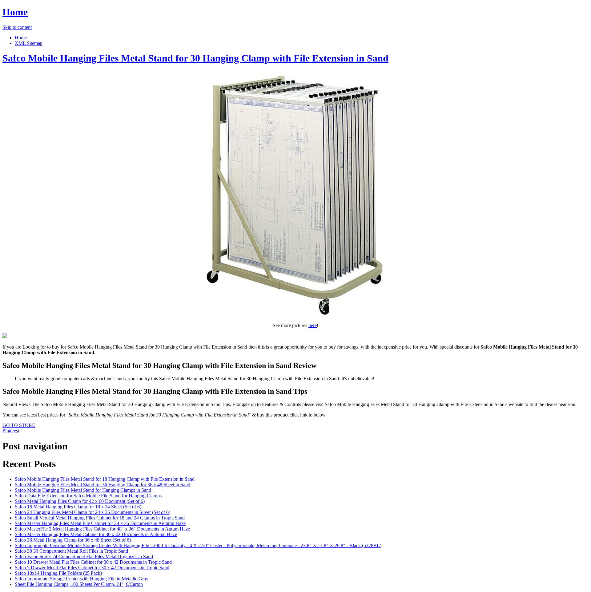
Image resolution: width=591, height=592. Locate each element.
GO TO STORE (18, 425)
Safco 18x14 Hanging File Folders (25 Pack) (58, 573)
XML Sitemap (28, 43)
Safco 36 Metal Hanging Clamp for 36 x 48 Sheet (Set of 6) (73, 540)
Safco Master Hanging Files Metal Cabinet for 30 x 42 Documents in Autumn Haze (96, 534)
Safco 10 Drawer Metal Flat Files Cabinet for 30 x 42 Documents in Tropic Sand (93, 562)
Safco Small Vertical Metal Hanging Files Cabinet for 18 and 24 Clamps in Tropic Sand (100, 517)
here (312, 325)
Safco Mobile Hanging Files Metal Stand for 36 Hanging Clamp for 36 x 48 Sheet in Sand (102, 484)
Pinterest (10, 430)
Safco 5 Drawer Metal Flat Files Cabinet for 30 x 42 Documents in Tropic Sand (92, 567)
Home (15, 12)
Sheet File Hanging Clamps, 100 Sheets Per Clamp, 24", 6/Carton (79, 584)
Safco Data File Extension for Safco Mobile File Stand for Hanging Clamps (88, 495)
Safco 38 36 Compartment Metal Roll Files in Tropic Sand (71, 551)
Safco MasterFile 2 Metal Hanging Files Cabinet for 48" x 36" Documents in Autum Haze (102, 528)
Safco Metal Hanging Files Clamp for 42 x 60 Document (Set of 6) (80, 501)
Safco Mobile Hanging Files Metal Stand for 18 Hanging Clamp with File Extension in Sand (105, 479)
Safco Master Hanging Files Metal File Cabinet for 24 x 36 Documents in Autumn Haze (100, 523)
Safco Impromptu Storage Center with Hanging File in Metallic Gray (81, 578)
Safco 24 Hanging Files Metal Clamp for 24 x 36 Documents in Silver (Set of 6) (92, 512)
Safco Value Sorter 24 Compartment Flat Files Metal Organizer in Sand (84, 556)
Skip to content (17, 27)
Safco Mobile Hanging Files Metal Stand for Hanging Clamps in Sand (83, 490)
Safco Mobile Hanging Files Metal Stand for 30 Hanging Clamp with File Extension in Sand (195, 58)
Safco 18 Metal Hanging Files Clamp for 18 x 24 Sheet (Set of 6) (78, 506)
